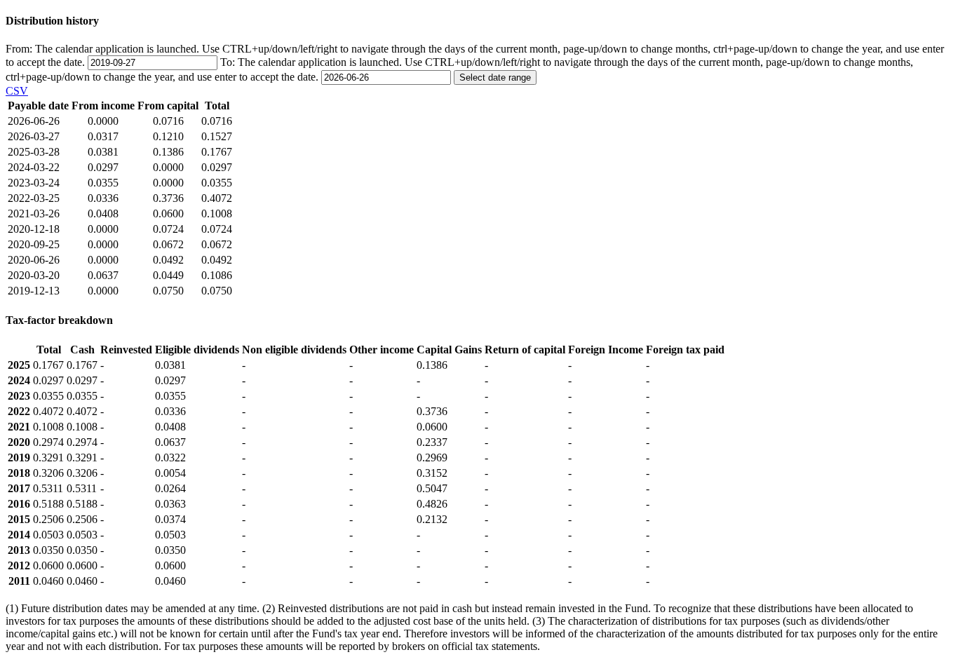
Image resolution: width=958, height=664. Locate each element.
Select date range (495, 77)
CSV (17, 91)
